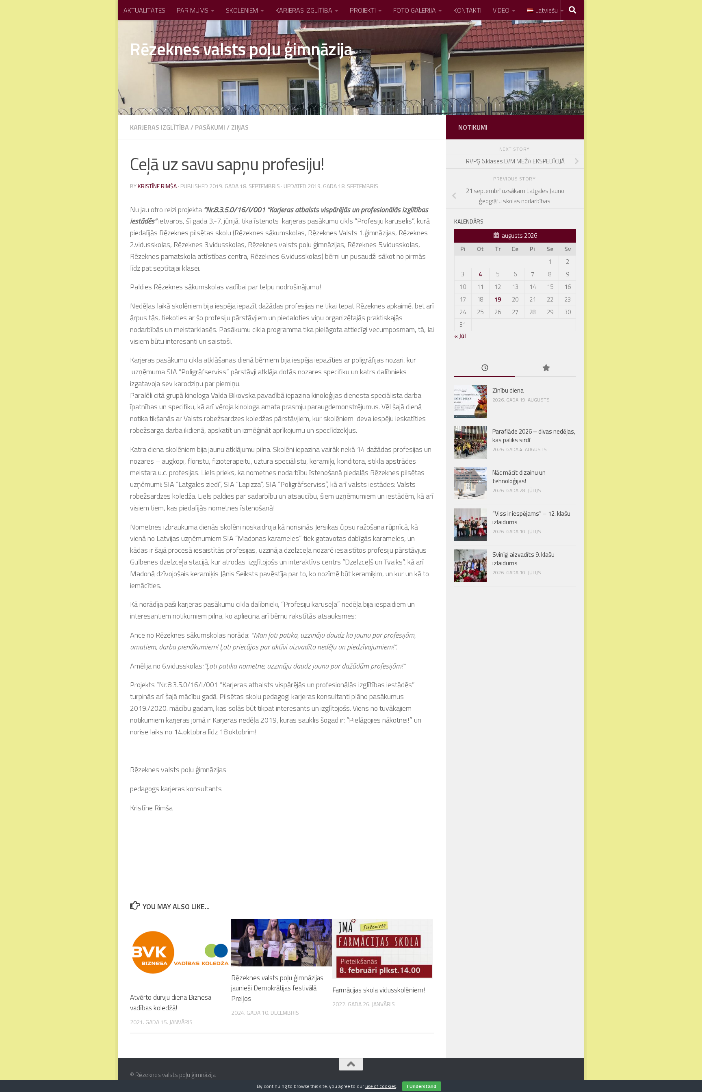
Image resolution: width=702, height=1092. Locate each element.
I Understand (421, 1086)
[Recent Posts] (484, 368)
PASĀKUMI (210, 127)
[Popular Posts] (545, 368)
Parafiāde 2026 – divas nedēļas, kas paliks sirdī (533, 436)
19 (497, 299)
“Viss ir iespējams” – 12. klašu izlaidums (531, 518)
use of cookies (380, 1086)
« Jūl (460, 336)
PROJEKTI (363, 10)
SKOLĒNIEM (242, 10)
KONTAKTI (467, 10)
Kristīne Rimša (157, 186)
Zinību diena (508, 390)
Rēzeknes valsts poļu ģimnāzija (241, 49)
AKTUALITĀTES (144, 10)
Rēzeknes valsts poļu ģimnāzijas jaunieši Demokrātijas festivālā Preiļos (277, 988)
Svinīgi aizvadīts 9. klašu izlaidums (523, 559)
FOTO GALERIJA (414, 10)
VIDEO (501, 10)
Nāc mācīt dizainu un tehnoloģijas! (519, 477)
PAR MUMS (192, 10)
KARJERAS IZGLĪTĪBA (303, 10)
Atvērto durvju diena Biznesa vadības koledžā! (170, 1002)
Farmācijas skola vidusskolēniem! (378, 990)
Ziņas (240, 127)
